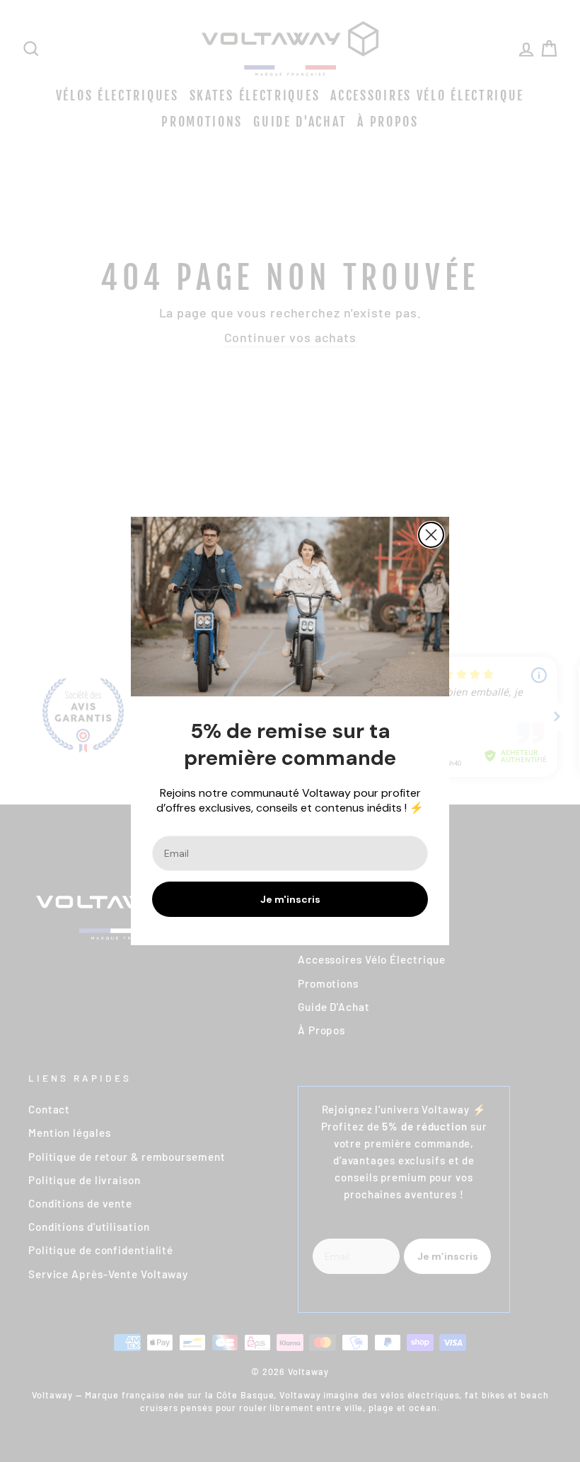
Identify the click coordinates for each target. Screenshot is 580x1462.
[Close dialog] (431, 534)
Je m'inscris (290, 899)
